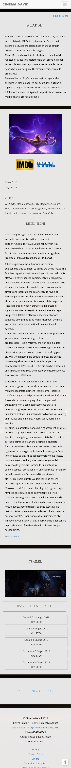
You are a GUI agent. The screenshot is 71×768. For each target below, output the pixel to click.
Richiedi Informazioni (35, 691)
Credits (35, 758)
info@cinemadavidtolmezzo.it (43, 727)
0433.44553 (19, 727)
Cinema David (16, 4)
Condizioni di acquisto (35, 763)
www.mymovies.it (12, 536)
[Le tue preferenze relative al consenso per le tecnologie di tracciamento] (65, 762)
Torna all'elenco (60, 15)
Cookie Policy (35, 754)
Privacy (35, 749)
